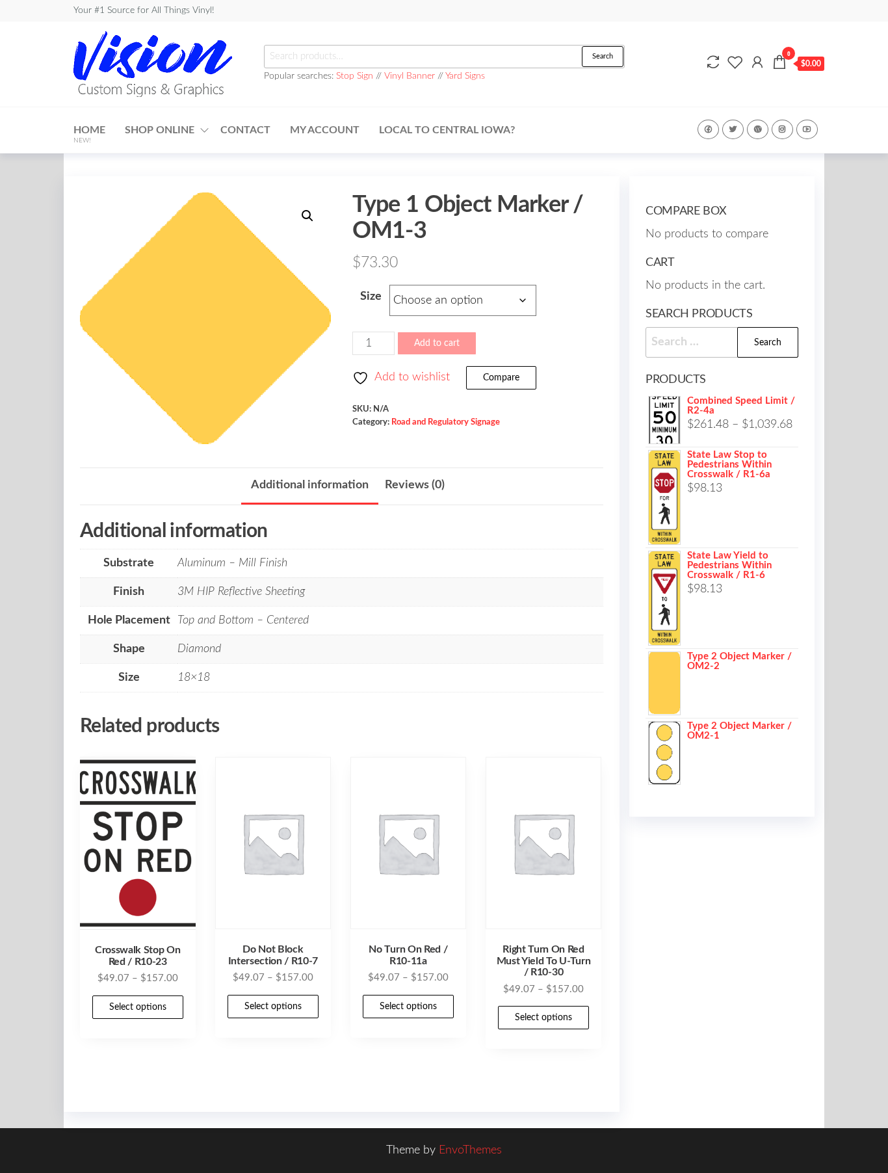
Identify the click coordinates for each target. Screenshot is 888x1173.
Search (602, 56)
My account (324, 130)
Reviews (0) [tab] (415, 485)
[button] (307, 216)
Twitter (733, 129)
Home (89, 134)
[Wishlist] (735, 63)
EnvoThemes (470, 1150)
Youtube (807, 129)
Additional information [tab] (310, 485)
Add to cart (437, 343)
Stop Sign (356, 76)
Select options (137, 1007)
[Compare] (713, 63)
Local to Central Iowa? (447, 130)
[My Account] (757, 63)
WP (757, 129)
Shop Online (159, 130)
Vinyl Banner (409, 76)
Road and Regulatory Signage (445, 422)
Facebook (708, 129)
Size (371, 296)
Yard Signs (465, 76)
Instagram (782, 129)
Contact (245, 130)
